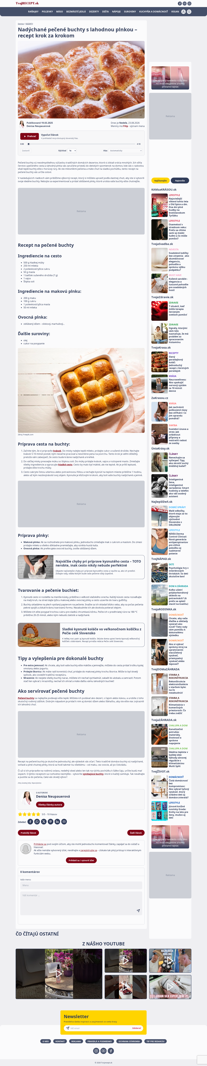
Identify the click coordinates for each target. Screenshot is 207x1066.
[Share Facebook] (30, 821)
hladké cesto (65, 464)
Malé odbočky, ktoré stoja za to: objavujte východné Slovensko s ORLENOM (178, 517)
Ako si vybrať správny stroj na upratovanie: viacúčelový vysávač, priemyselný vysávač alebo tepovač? (178, 654)
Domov (21, 24)
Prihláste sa (40, 844)
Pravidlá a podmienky (100, 1041)
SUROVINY (130, 11)
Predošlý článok (28, 833)
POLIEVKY (47, 11)
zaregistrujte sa (88, 850)
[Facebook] (180, 4)
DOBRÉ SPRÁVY (177, 507)
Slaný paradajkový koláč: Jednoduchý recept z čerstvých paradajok (179, 363)
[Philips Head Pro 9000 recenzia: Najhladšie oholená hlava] (170, 961)
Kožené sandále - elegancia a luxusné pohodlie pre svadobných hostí (178, 284)
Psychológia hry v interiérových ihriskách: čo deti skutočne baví (179, 572)
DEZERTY (94, 11)
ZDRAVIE (173, 302)
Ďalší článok (136, 833)
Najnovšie (180, 180)
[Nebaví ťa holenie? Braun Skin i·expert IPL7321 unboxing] (126, 987)
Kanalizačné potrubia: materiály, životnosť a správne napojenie (176, 736)
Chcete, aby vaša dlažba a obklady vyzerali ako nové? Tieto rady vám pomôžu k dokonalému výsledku (178, 627)
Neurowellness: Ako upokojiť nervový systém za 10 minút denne (177, 385)
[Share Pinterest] (50, 821)
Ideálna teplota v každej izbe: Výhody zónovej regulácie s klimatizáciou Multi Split (178, 759)
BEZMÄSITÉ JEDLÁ (76, 11)
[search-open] (189, 11)
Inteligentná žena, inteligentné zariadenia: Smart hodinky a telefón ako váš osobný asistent (179, 488)
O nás (46, 1041)
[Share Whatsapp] (37, 821)
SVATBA (173, 425)
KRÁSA (172, 376)
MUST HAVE (175, 275)
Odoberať (136, 1028)
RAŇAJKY (33, 11)
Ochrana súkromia (129, 1041)
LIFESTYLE (174, 195)
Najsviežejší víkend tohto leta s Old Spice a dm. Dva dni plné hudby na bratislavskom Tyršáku (178, 207)
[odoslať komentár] (138, 910)
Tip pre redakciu (155, 1041)
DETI (171, 564)
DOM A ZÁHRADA (178, 586)
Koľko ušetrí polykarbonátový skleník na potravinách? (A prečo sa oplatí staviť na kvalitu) (178, 596)
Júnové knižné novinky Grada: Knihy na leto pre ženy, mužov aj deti (178, 812)
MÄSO (59, 11)
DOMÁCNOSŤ (176, 614)
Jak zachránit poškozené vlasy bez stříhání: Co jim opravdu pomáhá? (178, 413)
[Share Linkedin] (57, 821)
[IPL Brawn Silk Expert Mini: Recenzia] (170, 987)
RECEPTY (173, 353)
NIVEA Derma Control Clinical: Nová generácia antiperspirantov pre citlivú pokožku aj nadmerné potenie (178, 543)
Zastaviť (26, 150)
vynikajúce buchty (93, 773)
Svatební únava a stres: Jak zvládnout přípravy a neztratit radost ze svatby (178, 436)
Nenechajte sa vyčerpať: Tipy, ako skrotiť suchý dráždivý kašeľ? (178, 461)
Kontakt (60, 1041)
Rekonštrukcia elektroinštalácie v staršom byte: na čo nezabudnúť (178, 687)
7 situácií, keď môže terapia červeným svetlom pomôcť (178, 310)
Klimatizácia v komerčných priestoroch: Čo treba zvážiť (177, 709)
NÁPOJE (116, 11)
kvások (57, 450)
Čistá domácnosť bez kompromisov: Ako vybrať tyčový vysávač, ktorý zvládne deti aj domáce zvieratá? (179, 789)
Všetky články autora (50, 804)
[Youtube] (185, 4)
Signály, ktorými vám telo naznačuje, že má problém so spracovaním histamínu (178, 335)
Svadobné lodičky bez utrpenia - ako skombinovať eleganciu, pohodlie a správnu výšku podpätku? (179, 261)
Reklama (76, 1041)
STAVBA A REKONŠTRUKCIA (178, 676)
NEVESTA (174, 249)
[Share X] (44, 821)
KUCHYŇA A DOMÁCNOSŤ (153, 11)
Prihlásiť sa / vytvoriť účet (81, 860)
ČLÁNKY (173, 454)
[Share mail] (64, 821)
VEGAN (175, 11)
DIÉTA (105, 11)
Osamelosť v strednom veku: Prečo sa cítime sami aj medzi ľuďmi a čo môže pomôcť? (178, 231)
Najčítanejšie (160, 180)
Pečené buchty (26, 698)
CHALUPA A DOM (178, 725)
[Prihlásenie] (183, 11)
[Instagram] (189, 4)
